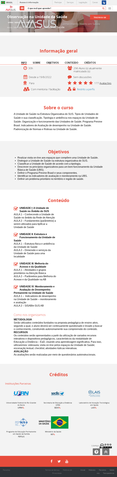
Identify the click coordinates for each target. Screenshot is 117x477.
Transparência (108, 473)
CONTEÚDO (71, 62)
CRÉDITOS (90, 62)
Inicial (82, 470)
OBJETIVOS (52, 62)
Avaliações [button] (105, 83)
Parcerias (6, 470)
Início (9, 27)
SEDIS (56, 407)
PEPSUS (21, 436)
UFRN (20, 407)
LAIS (93, 407)
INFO (24, 62)
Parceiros (102, 470)
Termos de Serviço (52, 470)
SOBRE (36, 62)
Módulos (18, 27)
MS (52, 434)
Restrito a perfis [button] (86, 89)
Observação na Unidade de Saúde (43, 27)
